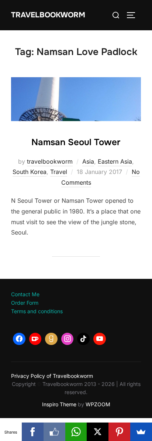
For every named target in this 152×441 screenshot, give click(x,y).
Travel (58, 171)
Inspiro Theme (59, 404)
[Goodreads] (51, 339)
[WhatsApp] (76, 432)
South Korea (29, 171)
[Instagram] (67, 339)
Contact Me (25, 294)
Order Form (24, 303)
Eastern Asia (115, 161)
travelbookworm (50, 161)
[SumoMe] (141, 432)
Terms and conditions (37, 311)
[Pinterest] (119, 432)
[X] (97, 432)
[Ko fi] (35, 339)
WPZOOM (98, 404)
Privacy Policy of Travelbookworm (52, 376)
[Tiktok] (83, 339)
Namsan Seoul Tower (75, 142)
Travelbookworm (48, 15)
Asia (88, 161)
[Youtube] (99, 339)
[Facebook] (19, 339)
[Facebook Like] (54, 432)
